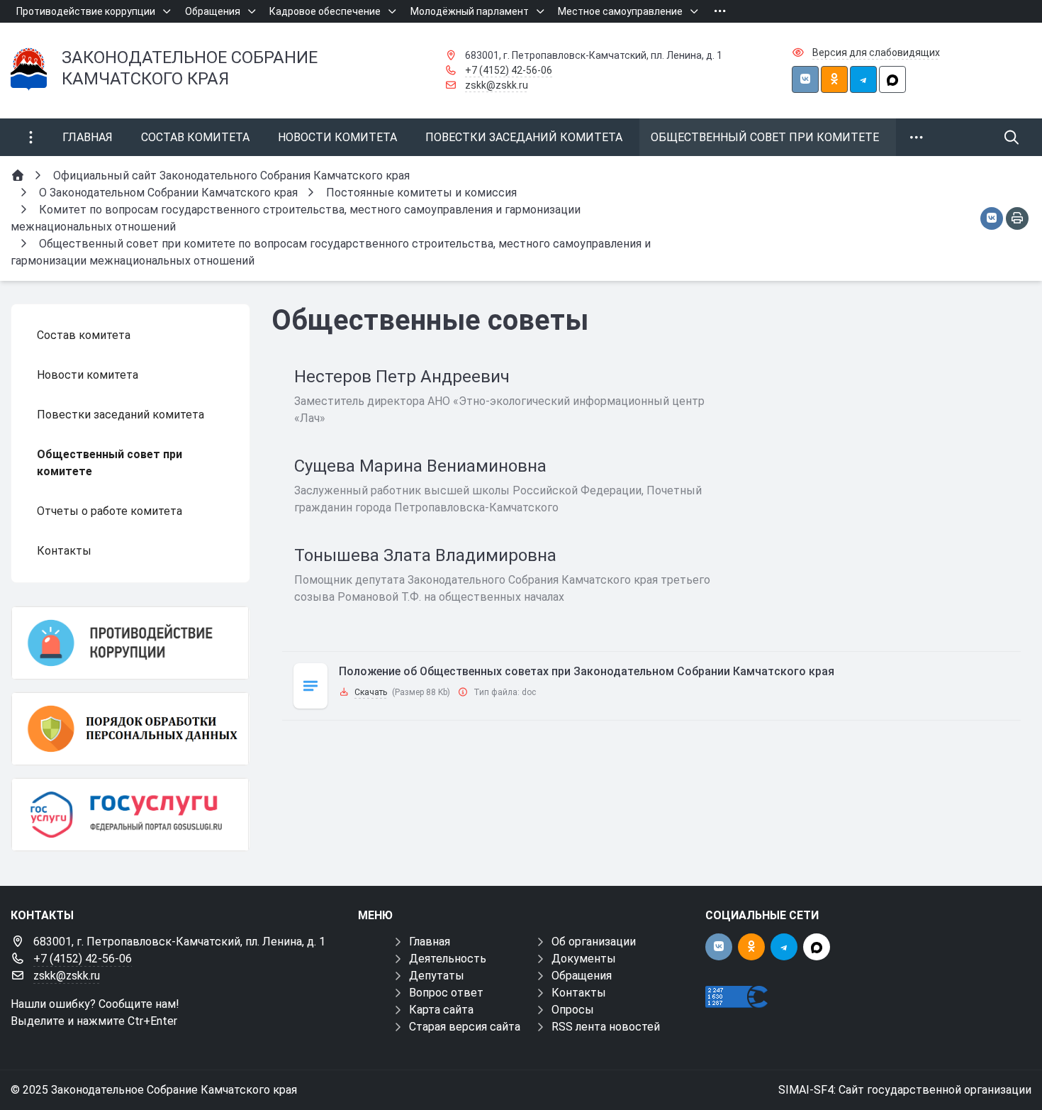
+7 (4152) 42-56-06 (508, 70)
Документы (583, 958)
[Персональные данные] (130, 728)
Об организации (593, 941)
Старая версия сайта (464, 1026)
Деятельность (447, 958)
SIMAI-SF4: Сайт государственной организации (904, 1090)
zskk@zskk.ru (496, 85)
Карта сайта (441, 1009)
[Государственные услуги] (130, 814)
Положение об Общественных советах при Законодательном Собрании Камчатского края (586, 671)
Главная (429, 941)
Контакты (578, 992)
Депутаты (436, 975)
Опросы (572, 1009)
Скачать (370, 692)
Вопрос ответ (446, 992)
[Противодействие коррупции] (130, 642)
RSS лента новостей (605, 1026)
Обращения (581, 975)
